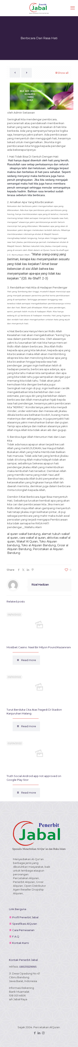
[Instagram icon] (43, 1033)
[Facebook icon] (34, 1033)
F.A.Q (15, 936)
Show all (63, 72)
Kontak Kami (20, 942)
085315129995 (27, 966)
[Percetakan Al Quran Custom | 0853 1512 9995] (39, 8)
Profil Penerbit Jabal (25, 917)
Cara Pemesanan (23, 930)
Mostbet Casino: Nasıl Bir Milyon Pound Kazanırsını (39, 647)
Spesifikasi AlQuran (24, 923)
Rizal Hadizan (40, 584)
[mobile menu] (72, 8)
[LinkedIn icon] (39, 1033)
